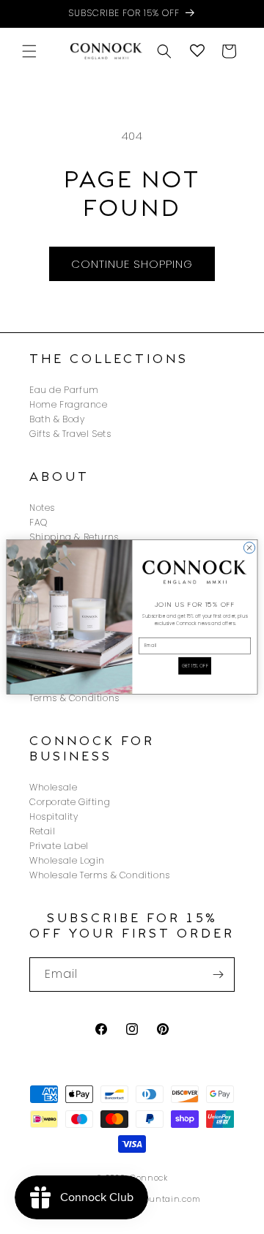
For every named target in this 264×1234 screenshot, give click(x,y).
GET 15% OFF (195, 665)
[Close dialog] (248, 547)
